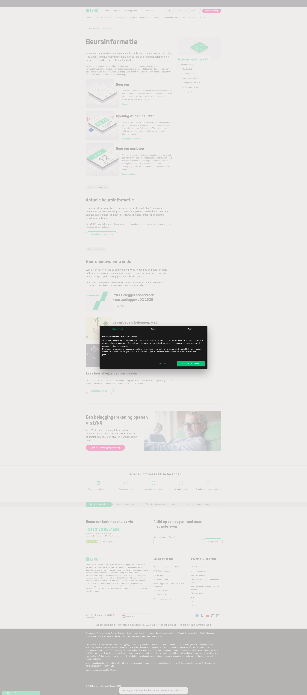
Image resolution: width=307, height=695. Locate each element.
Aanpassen (163, 363)
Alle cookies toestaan (191, 363)
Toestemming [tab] (117, 329)
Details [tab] (153, 329)
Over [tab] (189, 329)
